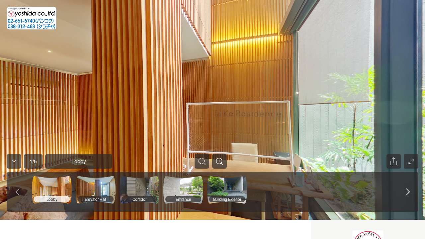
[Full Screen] (411, 161)
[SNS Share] (393, 161)
